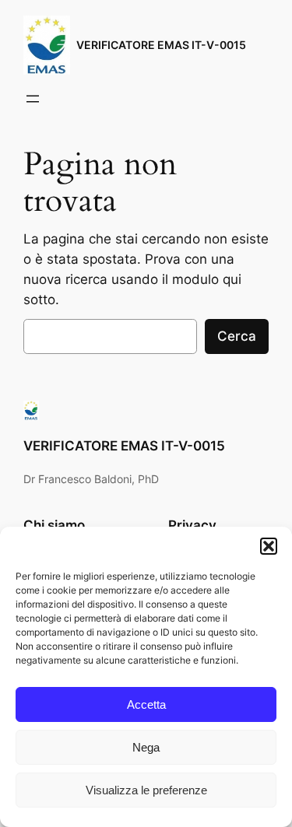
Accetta (146, 704)
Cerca (236, 336)
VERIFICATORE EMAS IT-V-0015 (161, 44)
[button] (268, 546)
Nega (146, 747)
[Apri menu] (32, 98)
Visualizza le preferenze (146, 790)
